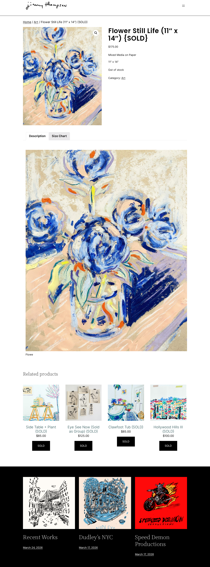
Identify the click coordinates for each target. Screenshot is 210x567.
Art (36, 22)
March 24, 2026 (33, 547)
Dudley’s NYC (96, 537)
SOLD (41, 445)
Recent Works (40, 537)
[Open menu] (183, 6)
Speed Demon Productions (152, 540)
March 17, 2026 (88, 547)
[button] (96, 33)
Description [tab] (37, 136)
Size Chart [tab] (59, 136)
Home (27, 22)
